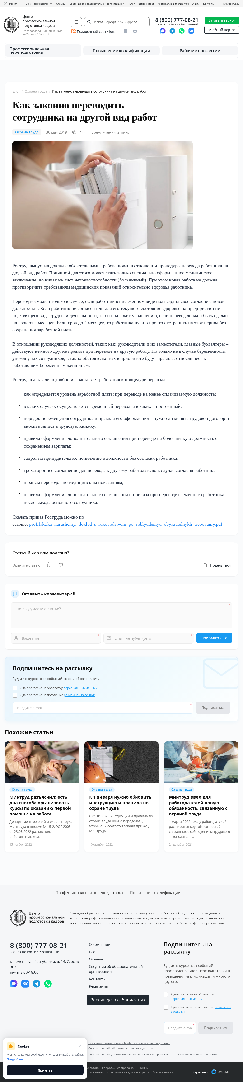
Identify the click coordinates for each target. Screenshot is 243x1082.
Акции (195, 3)
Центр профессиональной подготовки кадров (39, 21)
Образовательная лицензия (42, 31)
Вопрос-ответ (146, 3)
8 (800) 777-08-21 (177, 20)
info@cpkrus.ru (231, 3)
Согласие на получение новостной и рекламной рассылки (129, 1054)
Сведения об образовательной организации (96, 3)
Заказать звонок (222, 20)
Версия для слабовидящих (117, 999)
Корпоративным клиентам (173, 3)
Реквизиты (98, 986)
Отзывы (61, 3)
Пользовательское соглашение (195, 1054)
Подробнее (15, 1059)
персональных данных (80, 688)
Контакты (208, 3)
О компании (100, 944)
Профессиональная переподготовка (29, 50)
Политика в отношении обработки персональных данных (129, 1043)
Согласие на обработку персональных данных (120, 1048)
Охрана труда (36, 91)
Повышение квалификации (121, 50)
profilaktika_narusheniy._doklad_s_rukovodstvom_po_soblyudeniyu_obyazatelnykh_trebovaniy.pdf (125, 524)
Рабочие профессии (200, 50)
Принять (45, 1070)
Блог (132, 3)
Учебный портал (222, 30)
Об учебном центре (37, 3)
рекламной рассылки (79, 695)
